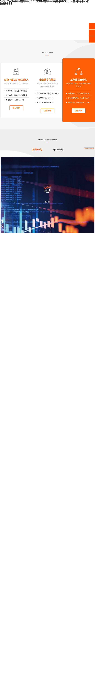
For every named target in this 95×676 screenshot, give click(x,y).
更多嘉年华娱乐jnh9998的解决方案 (89, 148)
